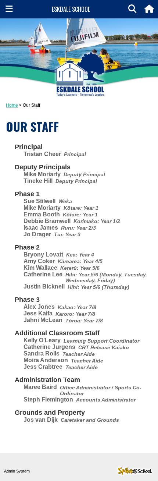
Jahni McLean (43, 320)
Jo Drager (37, 234)
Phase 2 (27, 247)
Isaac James (41, 227)
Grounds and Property (50, 412)
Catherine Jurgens (49, 347)
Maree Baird (40, 387)
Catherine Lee (43, 274)
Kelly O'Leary (42, 340)
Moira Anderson (46, 360)
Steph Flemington (48, 399)
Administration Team (47, 379)
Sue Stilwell (39, 201)
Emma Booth (42, 214)
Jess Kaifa (38, 313)
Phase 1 (27, 194)
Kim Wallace (40, 268)
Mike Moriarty (42, 174)
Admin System (17, 471)
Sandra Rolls (42, 353)
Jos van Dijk (41, 420)
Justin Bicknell (44, 286)
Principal (29, 147)
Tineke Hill (38, 181)
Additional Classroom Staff (57, 333)
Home (12, 105)
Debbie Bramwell (47, 221)
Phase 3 (27, 299)
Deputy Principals (43, 167)
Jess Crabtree (43, 367)
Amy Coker (39, 261)
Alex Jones (39, 307)
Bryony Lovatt (43, 254)
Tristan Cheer (42, 154)
